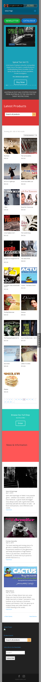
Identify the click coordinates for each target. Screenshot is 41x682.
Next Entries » (33, 616)
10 (20, 85)
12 (23, 85)
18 (32, 399)
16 (30, 85)
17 (32, 85)
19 (35, 85)
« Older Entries (8, 616)
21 (5, 402)
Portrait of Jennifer (11, 541)
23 (10, 402)
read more (9, 510)
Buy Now (20, 82)
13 (25, 85)
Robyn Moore (10, 591)
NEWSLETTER (12, 20)
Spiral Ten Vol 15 (20, 62)
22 (8, 402)
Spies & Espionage (11, 491)
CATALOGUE (29, 20)
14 (27, 85)
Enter (20, 423)
